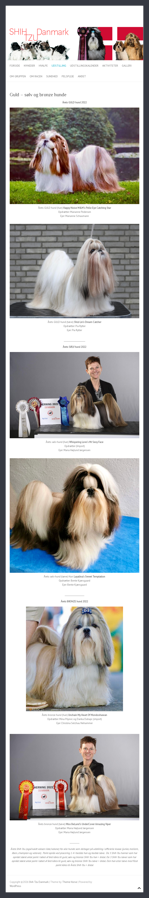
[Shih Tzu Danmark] (74, 28)
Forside (15, 65)
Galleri (127, 65)
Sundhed (52, 76)
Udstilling (59, 65)
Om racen (36, 76)
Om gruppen (18, 76)
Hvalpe (43, 65)
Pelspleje (68, 76)
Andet (82, 76)
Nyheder (29, 65)
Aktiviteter (110, 65)
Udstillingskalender (84, 65)
